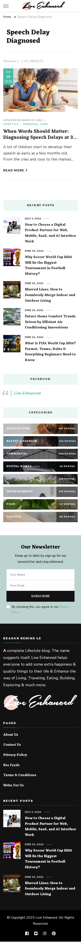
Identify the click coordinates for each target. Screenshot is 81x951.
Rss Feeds (11, 765)
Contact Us (12, 745)
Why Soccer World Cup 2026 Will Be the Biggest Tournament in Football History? (48, 266)
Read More (13, 170)
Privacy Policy (15, 755)
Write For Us (13, 786)
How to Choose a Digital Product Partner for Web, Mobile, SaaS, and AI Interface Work (50, 233)
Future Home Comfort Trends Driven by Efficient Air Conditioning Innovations (50, 322)
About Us (10, 735)
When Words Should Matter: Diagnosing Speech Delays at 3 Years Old (38, 137)
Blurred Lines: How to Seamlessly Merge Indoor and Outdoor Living (50, 295)
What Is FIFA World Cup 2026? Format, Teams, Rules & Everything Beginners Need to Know (50, 352)
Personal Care (35, 124)
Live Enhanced (27, 393)
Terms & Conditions (19, 775)
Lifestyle (11, 124)
